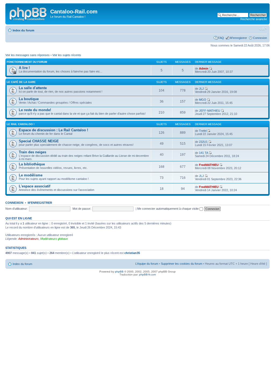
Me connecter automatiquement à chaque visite (168, 208)
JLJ (201, 88)
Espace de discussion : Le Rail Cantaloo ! (53, 130)
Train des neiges (32, 152)
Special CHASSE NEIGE (39, 141)
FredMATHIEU (209, 164)
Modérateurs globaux (54, 238)
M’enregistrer (238, 37)
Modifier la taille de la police (263, 29)
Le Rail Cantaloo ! (20, 124)
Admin (203, 68)
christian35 (132, 253)
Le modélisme (30, 175)
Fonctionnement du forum (27, 61)
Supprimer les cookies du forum (181, 263)
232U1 (203, 141)
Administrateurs (28, 238)
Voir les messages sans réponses (27, 55)
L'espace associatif (34, 186)
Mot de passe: (82, 208)
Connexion (260, 37)
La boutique (29, 99)
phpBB (119, 271)
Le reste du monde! (35, 110)
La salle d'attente (33, 88)
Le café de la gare (21, 82)
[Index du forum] (28, 13)
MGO (202, 99)
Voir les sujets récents (66, 55)
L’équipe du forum (146, 263)
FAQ (221, 37)
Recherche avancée (253, 19)
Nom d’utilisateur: (16, 208)
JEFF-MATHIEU (209, 110)
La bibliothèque (32, 164)
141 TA (203, 152)
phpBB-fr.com (147, 274)
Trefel (203, 130)
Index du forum (23, 30)
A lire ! (24, 68)
